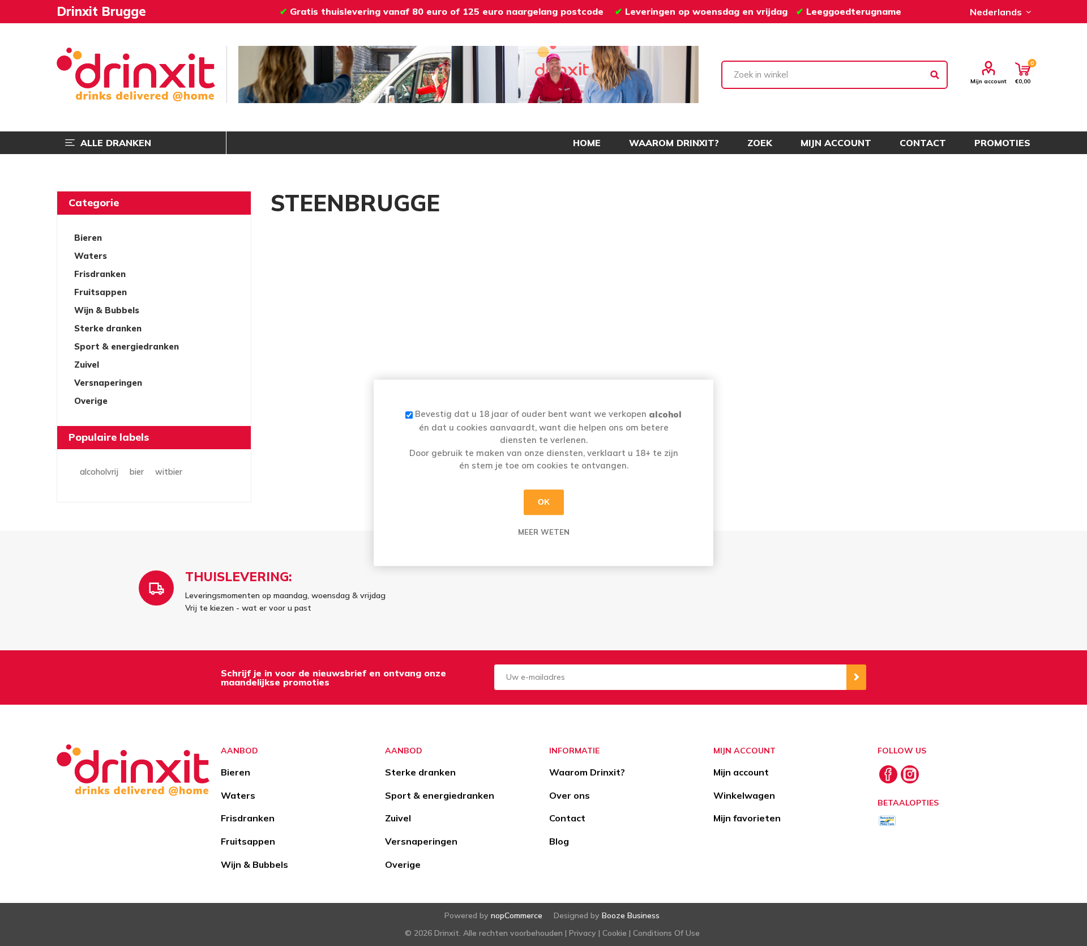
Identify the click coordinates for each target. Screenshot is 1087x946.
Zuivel (86, 364)
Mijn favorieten (747, 818)
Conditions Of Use (666, 933)
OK (544, 501)
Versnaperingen (108, 382)
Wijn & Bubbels (106, 310)
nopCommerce (516, 915)
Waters (90, 255)
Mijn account (988, 81)
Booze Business (631, 915)
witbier (168, 472)
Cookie (614, 933)
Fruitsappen (100, 292)
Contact (567, 818)
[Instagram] (910, 774)
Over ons (569, 795)
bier (137, 472)
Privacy (582, 933)
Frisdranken (100, 274)
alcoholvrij (99, 472)
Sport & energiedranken (126, 346)
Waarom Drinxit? (587, 772)
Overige (91, 400)
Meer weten (544, 531)
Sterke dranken (108, 328)
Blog (559, 841)
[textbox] (834, 75)
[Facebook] (888, 774)
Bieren (88, 237)
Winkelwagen (744, 795)
